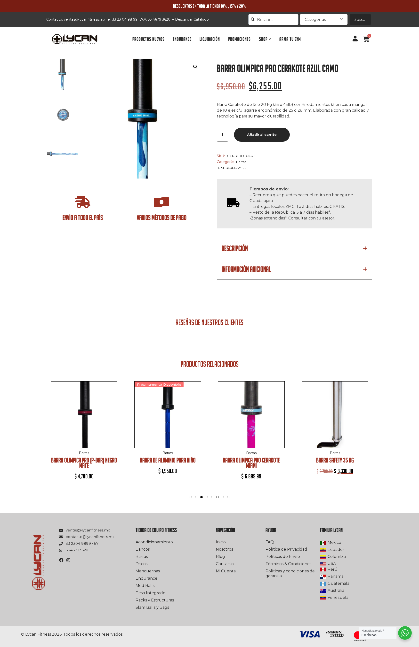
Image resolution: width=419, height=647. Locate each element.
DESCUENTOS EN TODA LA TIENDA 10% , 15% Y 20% (209, 6)
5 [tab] (212, 497)
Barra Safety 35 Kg (335, 460)
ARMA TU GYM (290, 39)
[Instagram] (68, 560)
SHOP (263, 39)
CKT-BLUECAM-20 (232, 168)
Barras (241, 162)
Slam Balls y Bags (152, 607)
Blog (220, 556)
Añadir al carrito (262, 135)
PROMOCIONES (239, 39)
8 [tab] (228, 497)
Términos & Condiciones (288, 563)
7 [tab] (223, 497)
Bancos (143, 549)
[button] (195, 66)
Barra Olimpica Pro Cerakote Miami (251, 463)
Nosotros (224, 549)
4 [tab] (207, 497)
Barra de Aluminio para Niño (168, 460)
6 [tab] (217, 497)
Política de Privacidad (286, 549)
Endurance (146, 578)
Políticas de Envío (283, 556)
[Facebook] (61, 560)
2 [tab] (196, 497)
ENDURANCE (182, 39)
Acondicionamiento (154, 542)
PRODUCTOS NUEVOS (148, 39)
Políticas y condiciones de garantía (290, 573)
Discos (141, 563)
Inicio (221, 542)
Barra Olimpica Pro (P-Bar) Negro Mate (84, 463)
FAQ (270, 542)
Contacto (225, 563)
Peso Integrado (150, 593)
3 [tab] (201, 502)
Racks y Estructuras (155, 600)
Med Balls (145, 585)
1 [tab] (191, 497)
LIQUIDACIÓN (210, 39)
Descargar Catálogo (192, 19)
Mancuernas (148, 571)
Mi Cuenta (226, 571)
